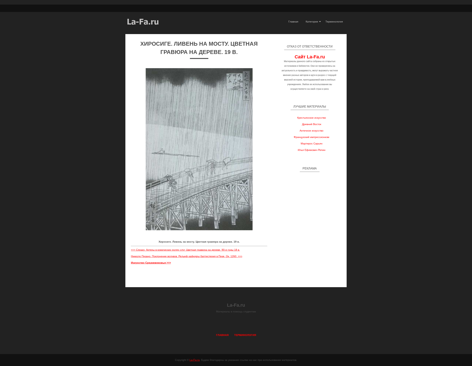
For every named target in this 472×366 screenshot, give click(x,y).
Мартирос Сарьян (311, 143)
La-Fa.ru (195, 359)
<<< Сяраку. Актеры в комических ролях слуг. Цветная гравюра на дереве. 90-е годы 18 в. (185, 249)
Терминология (334, 21)
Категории (312, 21)
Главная (293, 21)
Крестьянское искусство (311, 117)
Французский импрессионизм (311, 137)
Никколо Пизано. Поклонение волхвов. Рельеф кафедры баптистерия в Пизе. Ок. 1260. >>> (186, 256)
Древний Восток (311, 124)
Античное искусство (311, 130)
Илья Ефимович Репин (311, 149)
